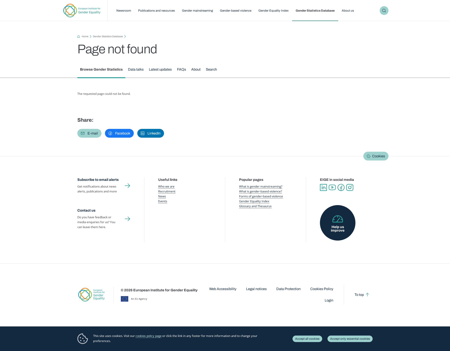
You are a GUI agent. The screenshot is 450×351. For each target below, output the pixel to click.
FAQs (181, 69)
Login (329, 300)
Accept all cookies (307, 338)
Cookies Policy (321, 289)
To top (359, 295)
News (162, 196)
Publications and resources (156, 10)
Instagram (349, 187)
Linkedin (323, 187)
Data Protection (288, 289)
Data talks (136, 69)
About (196, 69)
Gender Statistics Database (315, 10)
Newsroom (123, 10)
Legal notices (256, 289)
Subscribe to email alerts (98, 180)
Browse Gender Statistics (101, 69)
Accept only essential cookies (350, 338)
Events (162, 201)
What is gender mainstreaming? (260, 186)
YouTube (332, 187)
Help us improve (338, 228)
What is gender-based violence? (260, 191)
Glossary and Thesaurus (255, 206)
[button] (89, 133)
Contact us (86, 210)
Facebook (341, 187)
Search (384, 10)
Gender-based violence (235, 10)
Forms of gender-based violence (261, 196)
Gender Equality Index (273, 10)
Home (85, 36)
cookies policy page (149, 336)
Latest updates (160, 69)
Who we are (166, 186)
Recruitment (166, 191)
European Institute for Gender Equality (82, 10)
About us (348, 10)
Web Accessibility (222, 289)
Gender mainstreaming (197, 10)
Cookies (378, 156)
